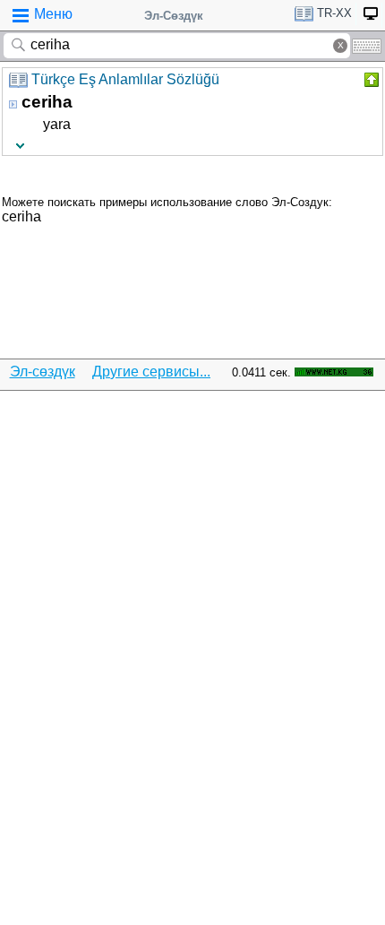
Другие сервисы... (151, 371)
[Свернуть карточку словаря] (370, 80)
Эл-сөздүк (42, 371)
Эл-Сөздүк (173, 15)
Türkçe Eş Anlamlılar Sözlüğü (125, 79)
